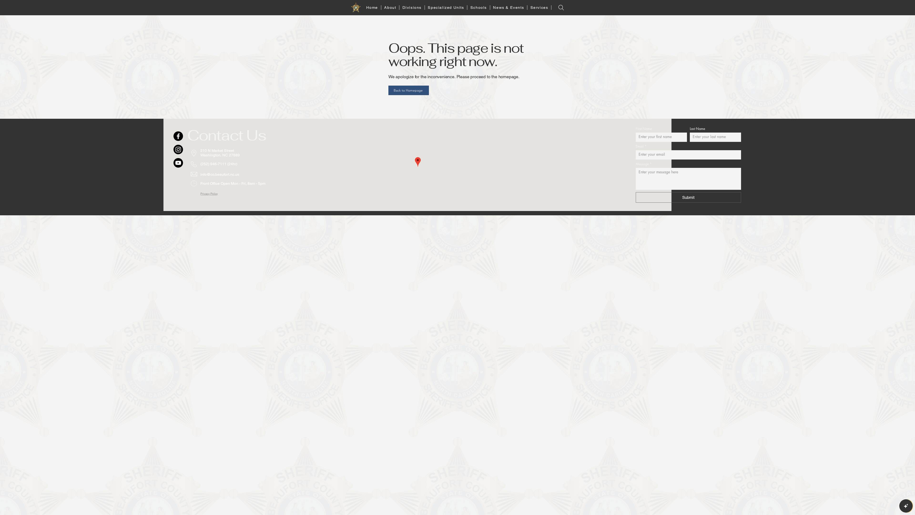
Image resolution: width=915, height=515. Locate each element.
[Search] (561, 7)
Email (641, 146)
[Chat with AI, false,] (906, 506)
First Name (644, 129)
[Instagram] (178, 149)
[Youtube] (178, 163)
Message (644, 164)
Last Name (697, 129)
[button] (390, 7)
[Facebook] (178, 136)
